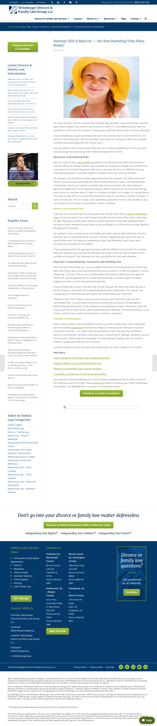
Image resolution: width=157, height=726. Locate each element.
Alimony (18, 583)
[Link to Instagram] (76, 2)
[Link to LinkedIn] (58, 2)
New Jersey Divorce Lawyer (21, 456)
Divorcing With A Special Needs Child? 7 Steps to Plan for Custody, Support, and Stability (23, 120)
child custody (84, 162)
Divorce (17, 565)
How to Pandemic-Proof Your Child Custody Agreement (82, 357)
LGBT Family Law (22, 586)
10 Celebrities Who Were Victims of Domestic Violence (22, 264)
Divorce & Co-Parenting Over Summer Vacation (77, 368)
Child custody (21, 572)
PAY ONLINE (21, 598)
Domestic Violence (23, 575)
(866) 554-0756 (141, 2)
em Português (27, 2)
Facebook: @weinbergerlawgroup (22, 629)
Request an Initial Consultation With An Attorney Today (78, 525)
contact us (98, 382)
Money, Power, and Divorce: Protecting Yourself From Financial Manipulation (20, 327)
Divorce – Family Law (18, 432)
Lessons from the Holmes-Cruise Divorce (22, 376)
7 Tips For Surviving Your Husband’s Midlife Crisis (19, 316)
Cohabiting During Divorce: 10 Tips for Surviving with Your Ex (21, 254)
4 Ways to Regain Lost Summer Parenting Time (77, 363)
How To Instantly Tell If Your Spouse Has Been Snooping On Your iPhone (22, 231)
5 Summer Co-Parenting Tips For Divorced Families (80, 374)
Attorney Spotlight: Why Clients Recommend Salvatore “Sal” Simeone (21, 102)
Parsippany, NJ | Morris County (76, 592)
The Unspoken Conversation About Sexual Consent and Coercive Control (21, 110)
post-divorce (77, 327)
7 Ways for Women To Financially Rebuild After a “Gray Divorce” (23, 287)
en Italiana (41, 2)
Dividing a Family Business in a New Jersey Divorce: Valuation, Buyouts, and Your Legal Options (22, 139)
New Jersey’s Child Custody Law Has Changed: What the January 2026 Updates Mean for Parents (22, 276)
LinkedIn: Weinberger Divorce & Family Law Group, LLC (25, 639)
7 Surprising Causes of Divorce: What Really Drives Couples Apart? (21, 243)
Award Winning (15, 428)
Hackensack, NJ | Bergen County (54, 592)
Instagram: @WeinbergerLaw (20, 649)
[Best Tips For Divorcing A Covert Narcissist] (2, 363)
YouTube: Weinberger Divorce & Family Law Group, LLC (25, 619)
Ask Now (131, 592)
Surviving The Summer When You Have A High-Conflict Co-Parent (23, 129)
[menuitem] (80, 667)
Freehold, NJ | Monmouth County (53, 557)
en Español (13, 2)
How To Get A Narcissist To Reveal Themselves (20, 306)
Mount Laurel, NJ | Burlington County (77, 557)
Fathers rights (15, 424)
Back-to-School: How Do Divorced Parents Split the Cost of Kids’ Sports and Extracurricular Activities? (23, 93)
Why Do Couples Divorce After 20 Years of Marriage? (23, 386)
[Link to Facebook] (64, 2)
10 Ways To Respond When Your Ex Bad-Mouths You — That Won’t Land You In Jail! (22, 365)
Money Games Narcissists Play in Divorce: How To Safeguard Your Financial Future (22, 340)
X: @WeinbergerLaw (21, 656)
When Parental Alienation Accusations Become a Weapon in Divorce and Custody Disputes (22, 353)
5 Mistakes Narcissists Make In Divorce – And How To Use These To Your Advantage (22, 397)
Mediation (19, 568)
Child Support (21, 579)
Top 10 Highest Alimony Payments (18, 296)
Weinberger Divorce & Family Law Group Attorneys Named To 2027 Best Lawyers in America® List (22, 82)
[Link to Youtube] (70, 2)
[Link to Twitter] (52, 2)
